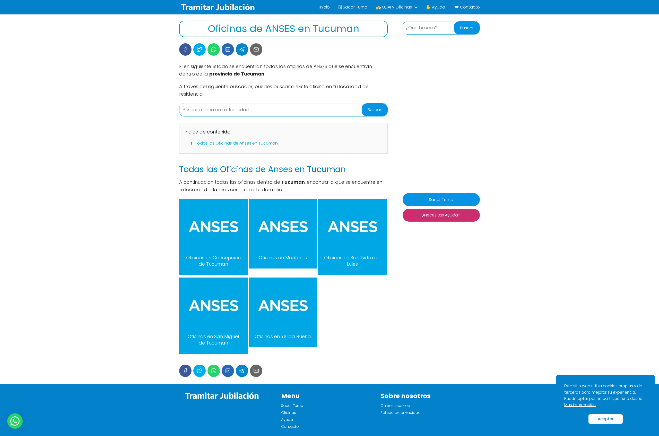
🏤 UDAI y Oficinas (394, 7)
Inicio (324, 7)
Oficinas (288, 412)
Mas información (580, 404)
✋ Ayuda (435, 7)
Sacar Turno (441, 200)
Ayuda (287, 419)
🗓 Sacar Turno (353, 7)
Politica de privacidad (400, 412)
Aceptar (605, 419)
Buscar (374, 110)
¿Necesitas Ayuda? (441, 215)
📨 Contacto (467, 7)
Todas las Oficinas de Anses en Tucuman (236, 143)
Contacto (290, 426)
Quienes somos (395, 405)
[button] (15, 421)
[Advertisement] (441, 114)
